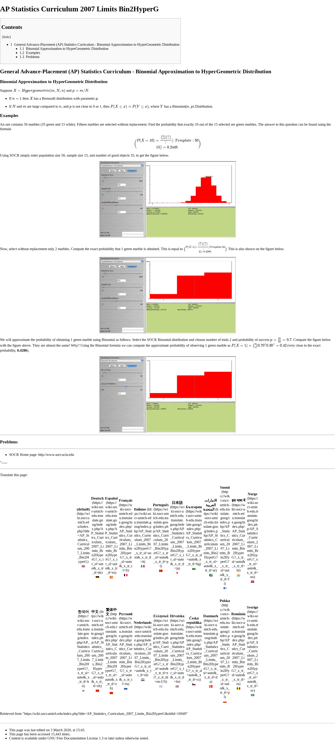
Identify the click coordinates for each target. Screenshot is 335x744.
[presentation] (39, 90)
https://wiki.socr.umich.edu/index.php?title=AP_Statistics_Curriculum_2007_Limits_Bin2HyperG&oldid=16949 (105, 714)
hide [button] (6, 37)
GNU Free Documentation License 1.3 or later (80, 738)
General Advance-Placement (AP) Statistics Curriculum (65, 71)
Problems (9, 441)
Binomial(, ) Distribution (192, 106)
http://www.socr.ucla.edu (56, 455)
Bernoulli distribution (57, 98)
